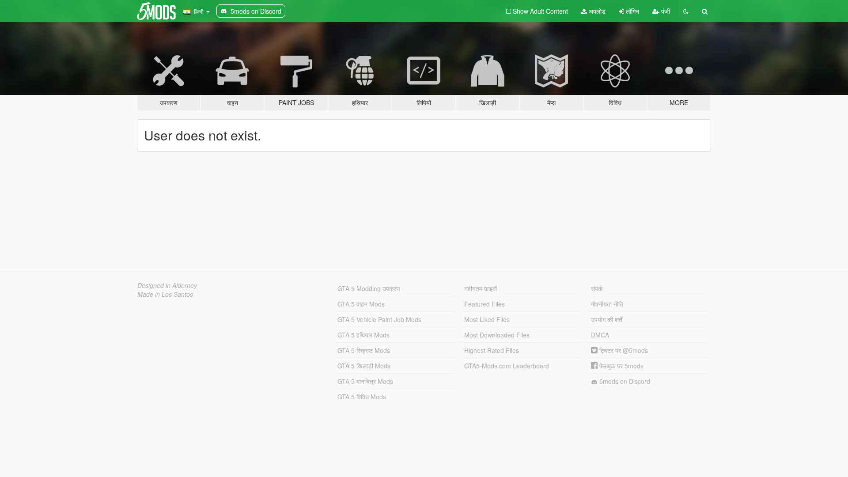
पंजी (664, 11)
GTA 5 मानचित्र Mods (365, 381)
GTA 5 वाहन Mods (361, 303)
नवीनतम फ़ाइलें (480, 288)
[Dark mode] (686, 11)
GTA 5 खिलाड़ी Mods (363, 365)
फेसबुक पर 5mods (621, 365)
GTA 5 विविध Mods (361, 396)
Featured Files (484, 303)
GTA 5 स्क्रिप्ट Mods (363, 350)
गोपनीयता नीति (607, 303)
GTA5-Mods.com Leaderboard (506, 365)
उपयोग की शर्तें (606, 319)
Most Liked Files (487, 319)
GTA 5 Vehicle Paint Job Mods (379, 319)
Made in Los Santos (165, 294)
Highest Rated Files (491, 350)
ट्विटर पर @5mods (623, 350)
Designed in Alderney (167, 285)
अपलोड (596, 11)
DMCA (600, 334)
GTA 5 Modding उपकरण (368, 288)
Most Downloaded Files (497, 334)
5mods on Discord (624, 381)
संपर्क (596, 288)
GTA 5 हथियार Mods (363, 334)
